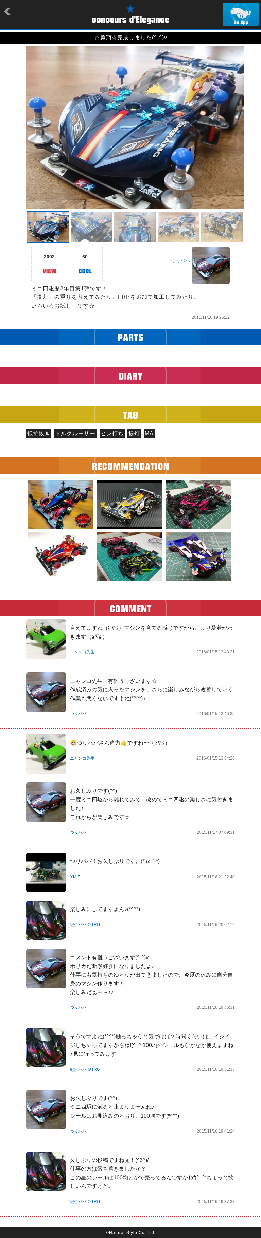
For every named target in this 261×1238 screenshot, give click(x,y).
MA (149, 433)
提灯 (134, 433)
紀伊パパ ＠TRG (85, 924)
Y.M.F (75, 877)
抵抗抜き (38, 433)
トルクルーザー (75, 433)
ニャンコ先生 (82, 652)
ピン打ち (112, 433)
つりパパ (180, 260)
